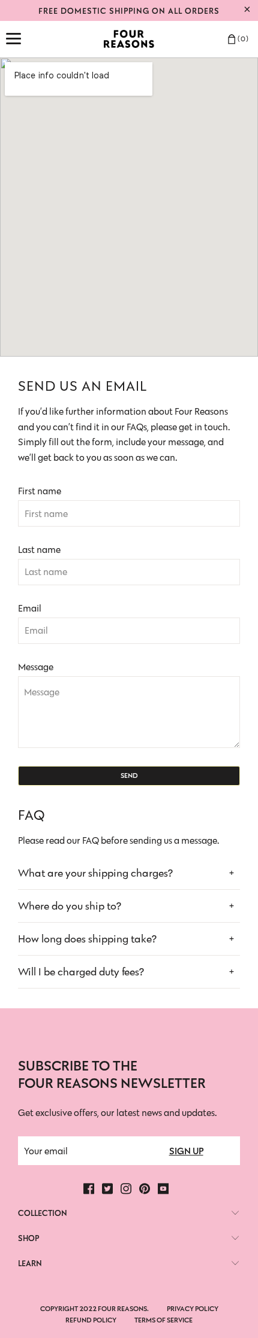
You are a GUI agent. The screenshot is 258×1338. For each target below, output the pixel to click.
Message (35, 667)
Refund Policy (90, 1319)
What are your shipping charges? (95, 873)
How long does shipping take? (87, 938)
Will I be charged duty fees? (81, 971)
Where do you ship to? (69, 906)
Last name (39, 549)
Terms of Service (163, 1319)
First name (39, 491)
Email (29, 608)
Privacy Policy (192, 1308)
